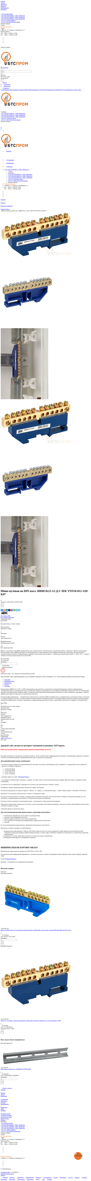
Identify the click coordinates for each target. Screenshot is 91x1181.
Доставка (7, 686)
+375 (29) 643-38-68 (7, 14)
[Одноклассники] (4, 610)
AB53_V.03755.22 (6, 738)
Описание (7, 679)
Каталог (3, 1090)
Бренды (3, 1093)
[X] (9, 610)
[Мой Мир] (7, 610)
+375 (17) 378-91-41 (8, 20)
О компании (4, 1099)
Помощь (3, 1110)
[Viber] (12, 610)
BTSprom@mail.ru (6, 27)
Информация (5, 1104)
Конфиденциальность (7, 1174)
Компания (4, 1096)
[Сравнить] (2, 606)
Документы (7, 683)
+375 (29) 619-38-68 (13, 19)
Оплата (6, 684)
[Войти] (1, 125)
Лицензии (4, 1101)
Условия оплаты (5, 1114)
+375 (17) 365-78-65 (10, 22)
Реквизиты (4, 1107)
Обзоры (3, 1120)
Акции (3, 1094)
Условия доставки (6, 1115)
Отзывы (3, 1102)
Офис (2, 1109)
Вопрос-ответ (5, 1118)
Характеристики (9, 681)
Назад (10, 171)
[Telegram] (19, 610)
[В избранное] (2, 604)
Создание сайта (5, 1172)
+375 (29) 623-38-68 (13, 17)
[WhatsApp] (14, 610)
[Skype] (17, 610)
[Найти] (2, 80)
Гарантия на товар (6, 1117)
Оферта (3, 1175)
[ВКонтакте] (2, 610)
